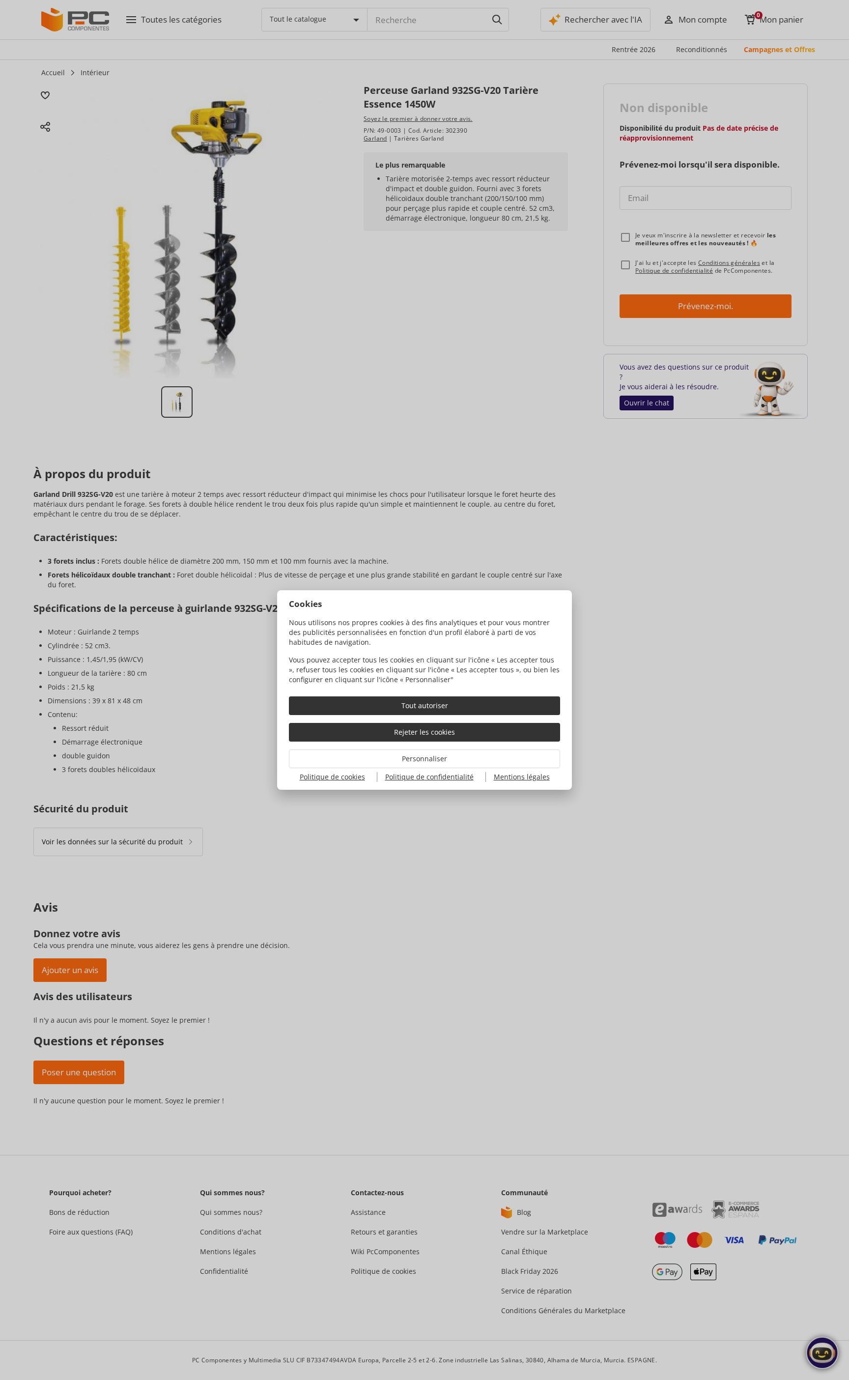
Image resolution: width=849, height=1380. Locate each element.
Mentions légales (522, 776)
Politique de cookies (332, 776)
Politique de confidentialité (429, 776)
